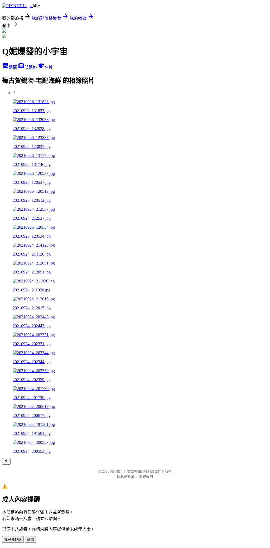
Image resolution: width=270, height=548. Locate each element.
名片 (48, 67)
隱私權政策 (125, 477)
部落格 (31, 67)
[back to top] (6, 461)
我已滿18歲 (13, 540)
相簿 (13, 67)
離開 (30, 540)
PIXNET (116, 471)
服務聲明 (146, 477)
